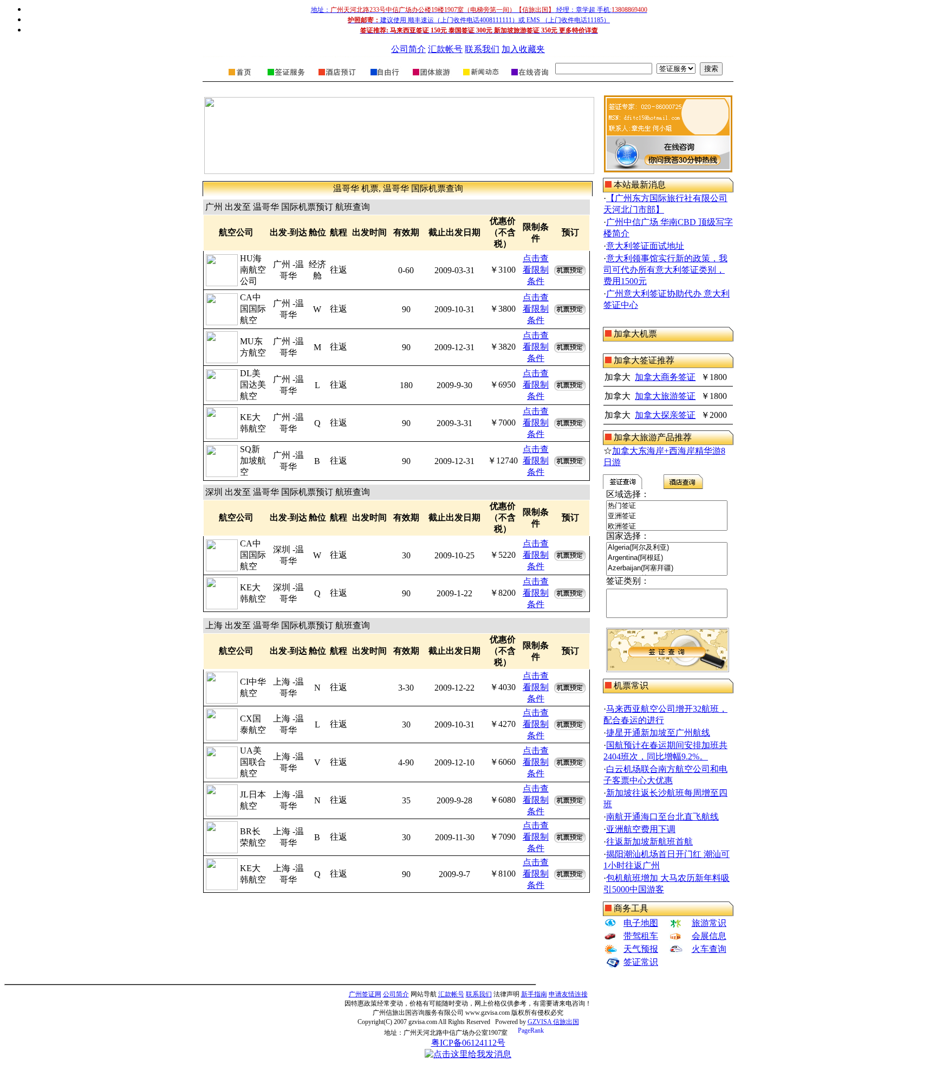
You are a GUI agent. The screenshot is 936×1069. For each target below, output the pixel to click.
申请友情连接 (568, 994)
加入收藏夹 (523, 49)
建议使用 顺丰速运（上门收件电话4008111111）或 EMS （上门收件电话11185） (479, 20)
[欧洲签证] (667, 526)
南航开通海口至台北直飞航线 (662, 816)
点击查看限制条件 (536, 270)
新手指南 (534, 994)
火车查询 (709, 949)
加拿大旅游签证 (665, 396)
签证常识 (640, 962)
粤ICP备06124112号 (468, 1042)
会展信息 (709, 936)
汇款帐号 (445, 49)
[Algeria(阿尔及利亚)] (667, 548)
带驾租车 (640, 936)
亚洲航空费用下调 (640, 829)
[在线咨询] (528, 78)
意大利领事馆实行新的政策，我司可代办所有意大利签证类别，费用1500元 (665, 270)
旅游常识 (709, 923)
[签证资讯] (480, 78)
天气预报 (640, 949)
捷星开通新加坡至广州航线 (658, 732)
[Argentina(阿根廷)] (667, 558)
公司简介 (408, 49)
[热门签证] (667, 506)
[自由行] (385, 78)
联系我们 (482, 49)
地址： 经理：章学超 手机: (479, 10)
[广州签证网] (240, 78)
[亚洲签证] (667, 516)
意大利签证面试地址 (645, 245)
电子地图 (640, 923)
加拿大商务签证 (665, 377)
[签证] (286, 78)
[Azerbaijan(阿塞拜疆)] (667, 568)
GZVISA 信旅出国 (553, 1022)
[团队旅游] (430, 78)
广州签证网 (365, 994)
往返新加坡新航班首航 (649, 841)
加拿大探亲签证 (665, 415)
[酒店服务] (337, 78)
